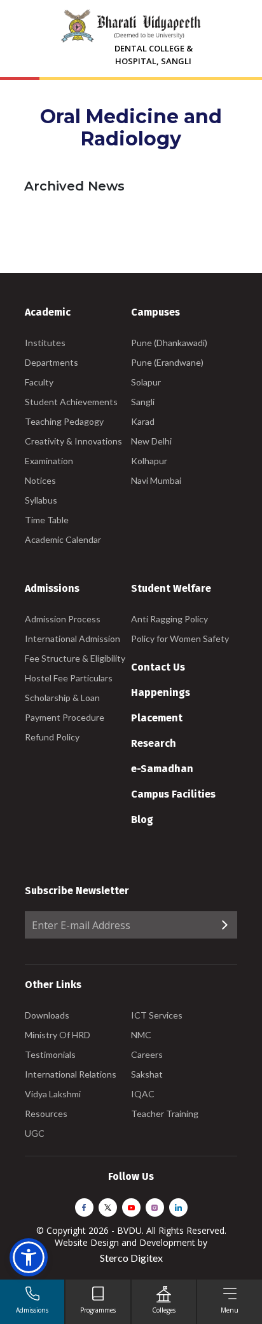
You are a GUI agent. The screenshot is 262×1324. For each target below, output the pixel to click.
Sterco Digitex (131, 1258)
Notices (40, 480)
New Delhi (151, 441)
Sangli (143, 401)
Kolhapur (149, 460)
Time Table (47, 519)
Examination (49, 460)
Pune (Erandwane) (167, 362)
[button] (29, 1257)
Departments (51, 362)
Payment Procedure (64, 717)
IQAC (143, 1093)
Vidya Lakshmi (53, 1093)
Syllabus (41, 500)
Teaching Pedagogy (64, 421)
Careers (147, 1054)
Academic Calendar (63, 539)
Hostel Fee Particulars (69, 677)
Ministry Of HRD (57, 1034)
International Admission (72, 638)
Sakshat (147, 1074)
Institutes (45, 342)
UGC (35, 1133)
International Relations (70, 1074)
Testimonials (50, 1054)
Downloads (47, 1015)
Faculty (39, 382)
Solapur (146, 382)
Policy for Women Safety (180, 638)
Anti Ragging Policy (169, 618)
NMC (141, 1034)
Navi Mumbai (156, 480)
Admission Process (62, 618)
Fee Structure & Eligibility (75, 658)
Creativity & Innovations (73, 441)
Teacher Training (164, 1113)
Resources (46, 1113)
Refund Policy (52, 737)
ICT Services (157, 1015)
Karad (143, 421)
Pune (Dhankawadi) (169, 342)
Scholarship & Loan (62, 697)
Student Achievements (71, 401)
